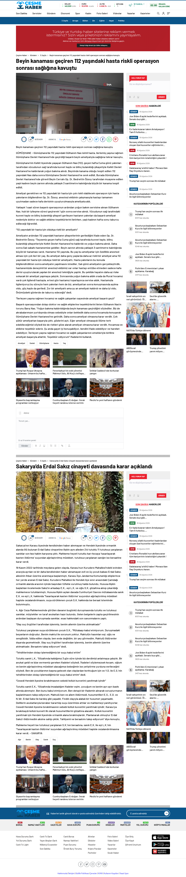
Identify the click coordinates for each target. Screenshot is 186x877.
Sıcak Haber (113, 852)
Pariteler (125, 824)
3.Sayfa (65, 20)
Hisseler (110, 824)
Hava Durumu (74, 824)
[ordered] (51, 445)
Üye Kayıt (129, 840)
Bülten (85, 20)
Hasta (56, 343)
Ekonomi (65, 13)
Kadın (88, 13)
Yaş (64, 343)
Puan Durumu (93, 824)
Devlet (32, 343)
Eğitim (102, 20)
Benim (28, 739)
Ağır (19, 739)
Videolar (117, 13)
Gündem (51, 13)
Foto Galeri (102, 13)
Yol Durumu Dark (24, 840)
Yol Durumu (142, 824)
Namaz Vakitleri (36, 824)
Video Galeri (113, 840)
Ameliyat (21, 343)
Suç (54, 739)
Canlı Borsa (69, 836)
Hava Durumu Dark (25, 836)
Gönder (24, 445)
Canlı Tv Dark (46, 836)
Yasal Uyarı (124, 873)
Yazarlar (131, 13)
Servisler (37, 13)
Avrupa (75, 20)
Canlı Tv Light (22, 844)
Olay (37, 739)
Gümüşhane (44, 343)
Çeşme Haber (21, 55)
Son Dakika (21, 13)
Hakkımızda (62, 873)
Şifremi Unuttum (133, 844)
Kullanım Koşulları (111, 873)
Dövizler (91, 840)
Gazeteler (145, 13)
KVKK (100, 873)
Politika (121, 20)
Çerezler (93, 873)
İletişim (71, 873)
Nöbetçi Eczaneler (48, 844)
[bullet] (55, 445)
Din (93, 20)
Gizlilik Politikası (82, 873)
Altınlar (91, 836)
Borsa (19, 824)
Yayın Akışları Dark (48, 840)
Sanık (45, 739)
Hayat (111, 20)
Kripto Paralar (162, 824)
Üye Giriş (129, 836)
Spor (77, 13)
